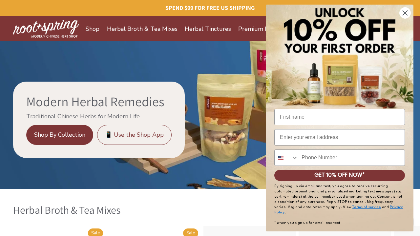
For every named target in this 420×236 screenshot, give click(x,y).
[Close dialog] (405, 13)
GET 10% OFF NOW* (339, 175)
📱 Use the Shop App (134, 135)
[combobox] (286, 158)
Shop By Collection (59, 135)
